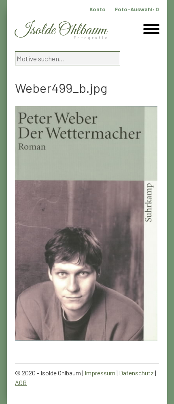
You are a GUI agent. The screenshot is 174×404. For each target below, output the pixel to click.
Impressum (100, 373)
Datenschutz (136, 373)
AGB (21, 382)
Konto (97, 9)
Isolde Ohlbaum (60, 30)
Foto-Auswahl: (137, 9)
